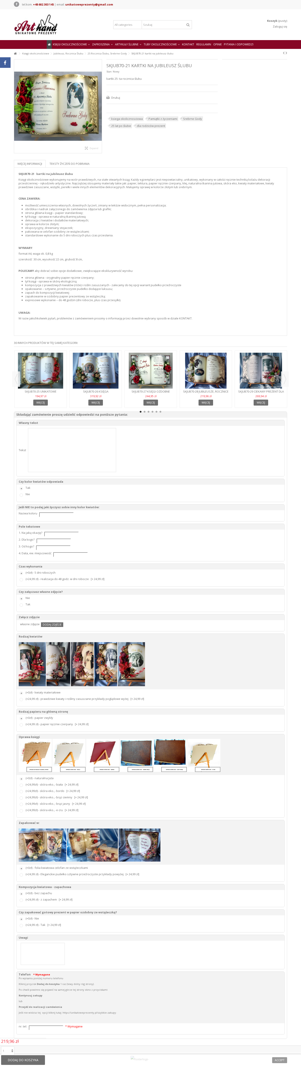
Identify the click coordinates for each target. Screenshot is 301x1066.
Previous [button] (16, 379)
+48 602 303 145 (43, 4)
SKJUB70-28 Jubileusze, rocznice (206, 391)
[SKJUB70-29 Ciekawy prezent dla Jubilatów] (261, 371)
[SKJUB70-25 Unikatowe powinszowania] (41, 371)
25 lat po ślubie (121, 126)
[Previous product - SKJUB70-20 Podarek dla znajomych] (283, 53)
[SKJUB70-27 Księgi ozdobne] (151, 371)
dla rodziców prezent (151, 126)
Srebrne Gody (192, 119)
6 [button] (160, 412)
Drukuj (115, 98)
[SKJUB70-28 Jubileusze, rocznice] (206, 371)
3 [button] (148, 412)
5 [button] (156, 412)
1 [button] (140, 412)
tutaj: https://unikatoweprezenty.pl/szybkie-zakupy (86, 1012)
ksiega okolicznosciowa (127, 119)
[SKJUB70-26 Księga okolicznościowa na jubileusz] (96, 371)
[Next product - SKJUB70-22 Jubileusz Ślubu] (286, 53)
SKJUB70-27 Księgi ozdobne (151, 391)
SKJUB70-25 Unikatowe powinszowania (40, 393)
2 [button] (144, 412)
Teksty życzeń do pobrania (69, 164)
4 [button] (152, 412)
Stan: (109, 71)
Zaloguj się (279, 26)
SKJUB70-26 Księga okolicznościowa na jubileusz (95, 393)
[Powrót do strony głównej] (15, 53)
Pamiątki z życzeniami (163, 119)
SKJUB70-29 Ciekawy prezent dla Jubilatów (261, 393)
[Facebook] (16, 4)
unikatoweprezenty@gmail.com (89, 4)
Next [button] (285, 379)
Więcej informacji (29, 164)
